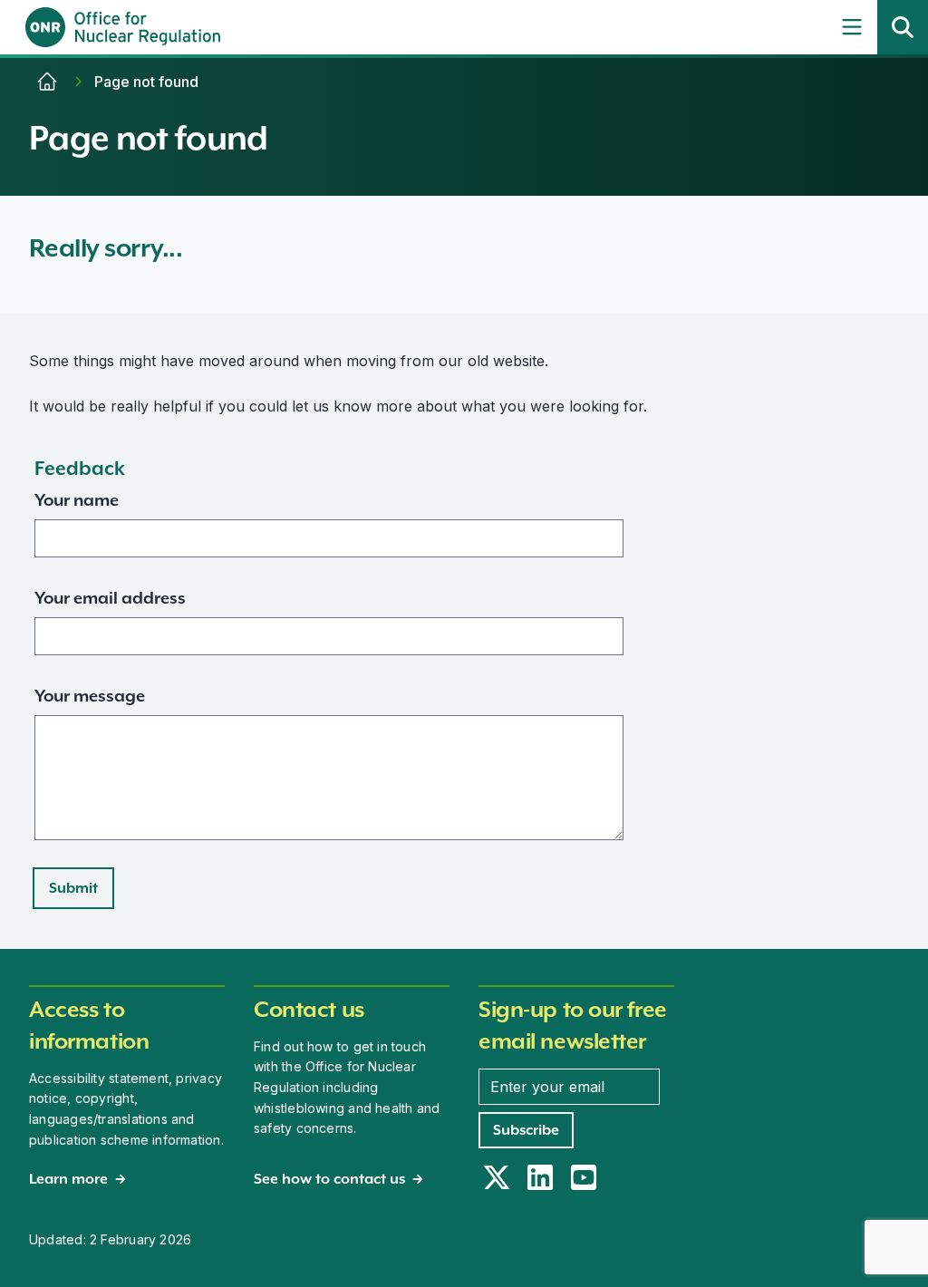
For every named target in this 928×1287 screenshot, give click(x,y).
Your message (89, 695)
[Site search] (902, 27)
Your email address (110, 597)
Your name (76, 499)
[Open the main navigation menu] (851, 27)
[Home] (47, 81)
